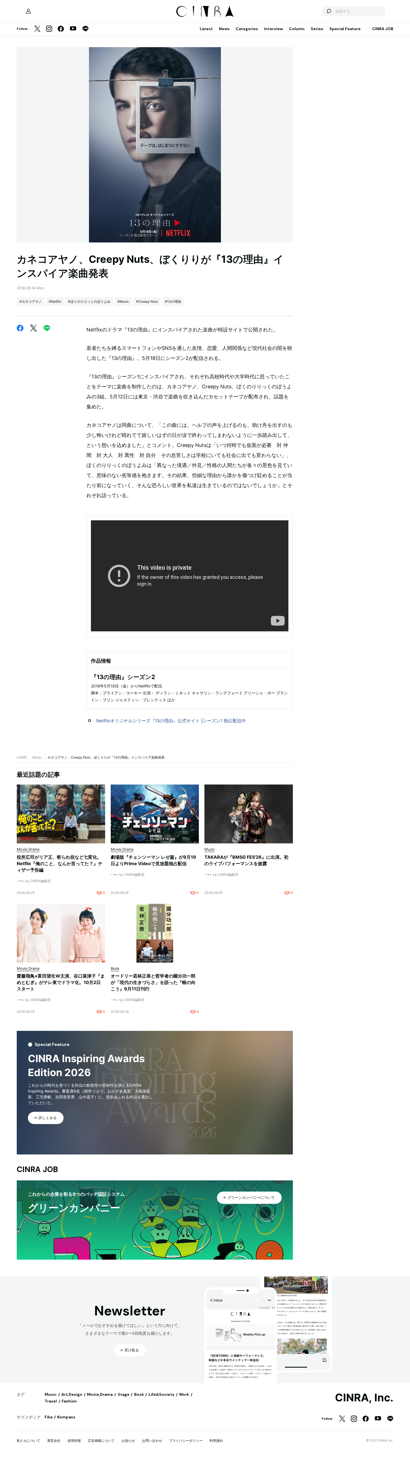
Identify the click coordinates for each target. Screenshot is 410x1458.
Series (317, 28)
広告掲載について (101, 1440)
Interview (273, 28)
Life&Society (161, 1394)
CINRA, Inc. (364, 1398)
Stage (123, 1394)
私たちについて (28, 1440)
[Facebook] (61, 29)
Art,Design (71, 1394)
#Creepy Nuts (147, 301)
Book (139, 1394)
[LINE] (85, 29)
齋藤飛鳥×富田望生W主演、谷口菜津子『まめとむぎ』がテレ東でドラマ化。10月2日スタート (61, 982)
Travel (51, 1401)
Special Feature (345, 28)
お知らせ (128, 1440)
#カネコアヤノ (31, 301)
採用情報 (74, 1440)
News (224, 28)
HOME (22, 757)
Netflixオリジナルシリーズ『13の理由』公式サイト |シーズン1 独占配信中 (171, 720)
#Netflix (55, 301)
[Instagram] (49, 29)
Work (184, 1394)
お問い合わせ (152, 1440)
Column (297, 28)
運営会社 (54, 1440)
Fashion (69, 1401)
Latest (206, 28)
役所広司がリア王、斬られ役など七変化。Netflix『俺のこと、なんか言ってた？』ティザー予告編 (59, 863)
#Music (123, 301)
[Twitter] (37, 29)
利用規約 (216, 1440)
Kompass (66, 1417)
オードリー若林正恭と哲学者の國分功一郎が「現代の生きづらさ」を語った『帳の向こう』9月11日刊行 (153, 982)
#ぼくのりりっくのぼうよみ (89, 301)
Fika (48, 1417)
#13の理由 (173, 301)
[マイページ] (28, 11)
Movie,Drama (100, 1394)
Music (37, 757)
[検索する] (328, 11)
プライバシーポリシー (185, 1440)
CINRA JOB (382, 28)
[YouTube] (73, 29)
